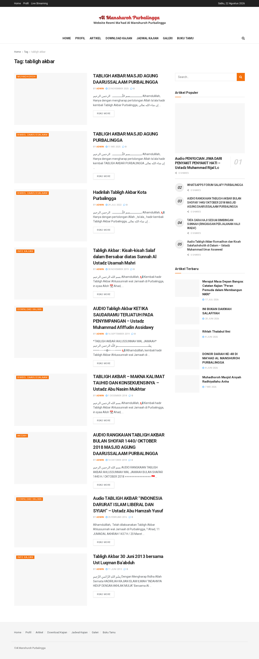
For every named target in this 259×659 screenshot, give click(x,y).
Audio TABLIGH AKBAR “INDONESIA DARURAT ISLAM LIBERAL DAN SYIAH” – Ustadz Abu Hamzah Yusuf (128, 504)
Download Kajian (119, 38)
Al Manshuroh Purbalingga (31, 648)
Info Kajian (25, 251)
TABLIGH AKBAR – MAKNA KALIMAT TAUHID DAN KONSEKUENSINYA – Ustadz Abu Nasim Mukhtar (129, 383)
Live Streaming (39, 3)
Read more (103, 113)
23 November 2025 (117, 88)
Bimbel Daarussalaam (32, 134)
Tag (26, 51)
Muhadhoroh (26, 76)
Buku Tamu (185, 38)
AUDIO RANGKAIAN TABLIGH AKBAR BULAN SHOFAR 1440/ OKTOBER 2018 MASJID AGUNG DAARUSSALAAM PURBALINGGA (214, 202)
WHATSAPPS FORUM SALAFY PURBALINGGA (215, 185)
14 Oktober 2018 (117, 460)
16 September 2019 (118, 334)
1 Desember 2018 (117, 395)
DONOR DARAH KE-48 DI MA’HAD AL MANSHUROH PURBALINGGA (221, 358)
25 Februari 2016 (117, 517)
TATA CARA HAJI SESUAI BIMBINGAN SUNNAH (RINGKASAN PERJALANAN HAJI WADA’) (213, 224)
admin (100, 88)
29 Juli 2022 (114, 205)
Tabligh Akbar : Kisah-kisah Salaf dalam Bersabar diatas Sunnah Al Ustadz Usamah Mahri (124, 257)
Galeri (168, 38)
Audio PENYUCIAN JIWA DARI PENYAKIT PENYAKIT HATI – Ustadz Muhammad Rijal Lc (198, 163)
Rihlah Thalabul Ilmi (216, 331)
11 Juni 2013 (114, 569)
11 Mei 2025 (113, 146)
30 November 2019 (117, 269)
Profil (26, 3)
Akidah (22, 435)
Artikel (95, 38)
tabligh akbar (38, 51)
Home (17, 3)
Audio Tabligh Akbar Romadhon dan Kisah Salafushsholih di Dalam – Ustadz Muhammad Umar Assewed (214, 245)
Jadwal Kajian (147, 38)
